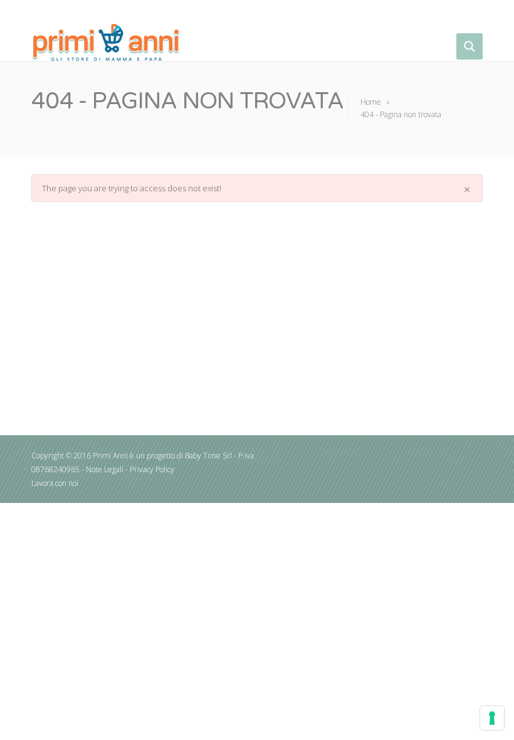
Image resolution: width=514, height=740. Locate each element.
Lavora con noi (54, 483)
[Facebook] (473, 13)
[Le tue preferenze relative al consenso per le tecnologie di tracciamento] (492, 718)
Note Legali (104, 469)
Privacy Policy (152, 469)
